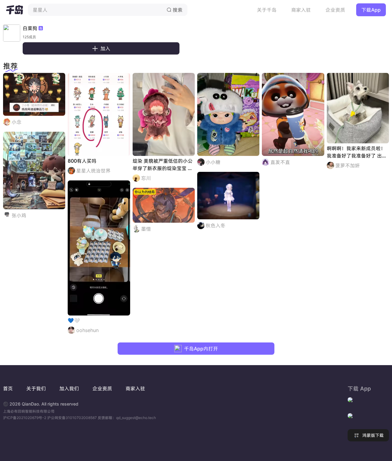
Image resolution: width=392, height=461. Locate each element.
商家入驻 (301, 10)
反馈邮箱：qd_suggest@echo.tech (127, 417)
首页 (8, 388)
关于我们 (36, 388)
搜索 (175, 10)
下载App (371, 10)
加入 (101, 48)
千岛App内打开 (201, 349)
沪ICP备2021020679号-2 (25, 417)
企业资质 (335, 10)
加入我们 (69, 388)
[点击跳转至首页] (14, 10)
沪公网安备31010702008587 (72, 417)
